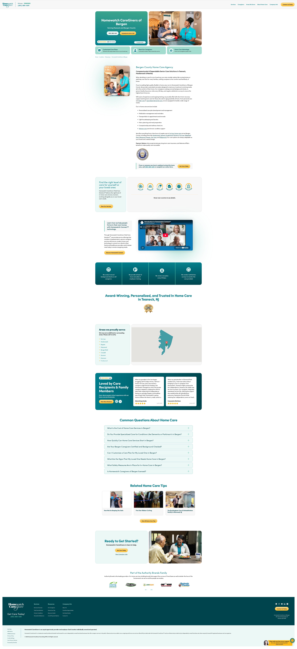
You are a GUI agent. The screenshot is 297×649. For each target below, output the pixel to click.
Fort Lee (181, 135)
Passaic (148, 137)
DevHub (15, 642)
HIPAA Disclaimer (11, 633)
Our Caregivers (51, 607)
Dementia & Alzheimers (39, 615)
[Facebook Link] (279, 604)
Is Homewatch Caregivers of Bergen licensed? (126, 471)
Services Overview (38, 607)
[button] (279, 646)
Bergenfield (104, 350)
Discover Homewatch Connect (114, 252)
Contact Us (65, 615)
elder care (142, 101)
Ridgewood (163, 137)
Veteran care (143, 129)
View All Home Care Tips (148, 521)
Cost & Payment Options (53, 615)
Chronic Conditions (38, 613)
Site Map (9, 629)
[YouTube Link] (282, 604)
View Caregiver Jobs (121, 554)
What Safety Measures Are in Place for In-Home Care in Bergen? (134, 465)
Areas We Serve (250, 4)
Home (96, 57)
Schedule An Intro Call (128, 33)
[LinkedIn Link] (284, 604)
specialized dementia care (154, 101)
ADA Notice (10, 631)
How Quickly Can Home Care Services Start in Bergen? (130, 440)
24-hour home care (175, 133)
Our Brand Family (67, 613)
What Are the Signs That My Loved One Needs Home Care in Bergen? (136, 459)
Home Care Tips (51, 610)
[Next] (151, 589)
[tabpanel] (113, 585)
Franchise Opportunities (68, 610)
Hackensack (156, 135)
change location (27, 3)
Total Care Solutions (38, 610)
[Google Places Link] (276, 604)
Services (233, 4)
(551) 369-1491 (23, 5)
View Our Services (106, 206)
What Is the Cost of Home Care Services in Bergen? (128, 428)
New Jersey (107, 57)
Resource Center (51, 613)
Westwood (142, 137)
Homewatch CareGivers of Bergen (119, 57)
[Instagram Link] (287, 604)
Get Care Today (183, 166)
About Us (65, 607)
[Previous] (146, 589)
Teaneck (162, 135)
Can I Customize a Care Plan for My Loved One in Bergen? (132, 452)
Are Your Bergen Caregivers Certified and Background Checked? (134, 446)
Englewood (169, 135)
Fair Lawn (154, 137)
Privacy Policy (10, 636)
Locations (101, 57)
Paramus (176, 135)
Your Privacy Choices (12, 640)
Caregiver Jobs (140, 42)
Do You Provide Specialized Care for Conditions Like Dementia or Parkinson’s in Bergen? (144, 434)
